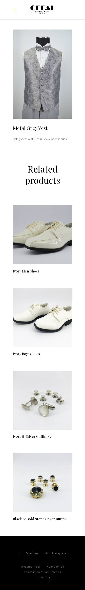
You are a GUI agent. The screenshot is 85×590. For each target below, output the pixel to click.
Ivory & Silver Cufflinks (32, 436)
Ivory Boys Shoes (26, 353)
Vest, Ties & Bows (38, 139)
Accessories (59, 139)
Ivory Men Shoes (26, 271)
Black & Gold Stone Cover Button (40, 519)
